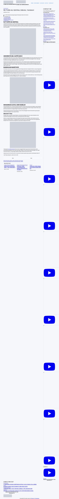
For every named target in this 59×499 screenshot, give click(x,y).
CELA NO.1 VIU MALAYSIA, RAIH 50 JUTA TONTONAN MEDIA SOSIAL (18, 490)
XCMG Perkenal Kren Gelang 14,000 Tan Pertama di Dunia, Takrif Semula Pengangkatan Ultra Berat (48, 29)
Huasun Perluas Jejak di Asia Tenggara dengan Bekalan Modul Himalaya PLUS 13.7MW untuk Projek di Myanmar (49, 36)
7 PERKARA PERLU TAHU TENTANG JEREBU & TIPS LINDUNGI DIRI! (17, 488)
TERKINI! (32, 3)
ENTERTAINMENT (23, 165)
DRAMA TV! (5, 165)
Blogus (32, 498)
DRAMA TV (18, 165)
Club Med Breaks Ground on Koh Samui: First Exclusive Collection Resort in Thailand (49, 19)
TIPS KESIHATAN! (6, 483)
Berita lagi (44, 40)
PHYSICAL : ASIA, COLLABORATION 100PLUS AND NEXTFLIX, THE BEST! (22, 168)
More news (45, 26)
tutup (9, 16)
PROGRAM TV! (12, 165)
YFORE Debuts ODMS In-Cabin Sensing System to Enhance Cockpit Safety (49, 22)
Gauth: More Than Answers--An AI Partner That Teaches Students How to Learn (49, 24)
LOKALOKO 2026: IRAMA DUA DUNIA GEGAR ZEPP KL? (35, 167)
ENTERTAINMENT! (36, 3)
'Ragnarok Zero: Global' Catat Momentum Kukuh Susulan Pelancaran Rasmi (49, 33)
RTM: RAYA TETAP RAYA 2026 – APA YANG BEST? (9, 167)
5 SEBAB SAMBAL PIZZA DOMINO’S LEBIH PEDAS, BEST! (15, 486)
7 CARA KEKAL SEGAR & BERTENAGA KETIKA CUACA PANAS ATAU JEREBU (20, 484)
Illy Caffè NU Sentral (11, 149)
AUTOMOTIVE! (42, 3)
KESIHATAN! (5, 487)
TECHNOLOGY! (51, 3)
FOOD (4, 8)
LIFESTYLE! (46, 3)
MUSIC (7, 8)
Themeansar (37, 498)
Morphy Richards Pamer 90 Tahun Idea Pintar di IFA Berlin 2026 (49, 39)
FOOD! (4, 485)
